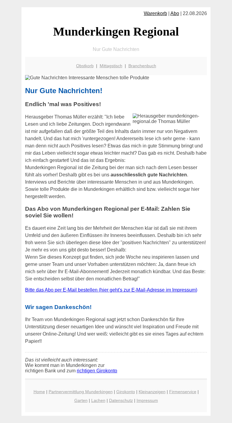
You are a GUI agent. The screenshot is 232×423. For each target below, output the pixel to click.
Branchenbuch (142, 65)
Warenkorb (155, 13)
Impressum (147, 400)
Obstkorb (85, 65)
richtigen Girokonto (97, 370)
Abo (174, 13)
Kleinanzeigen (152, 391)
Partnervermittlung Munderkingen (81, 391)
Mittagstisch (111, 65)
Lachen (98, 400)
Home (39, 391)
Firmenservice (182, 391)
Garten (81, 400)
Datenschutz (121, 400)
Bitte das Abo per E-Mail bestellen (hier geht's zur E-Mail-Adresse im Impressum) (111, 289)
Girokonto (125, 391)
